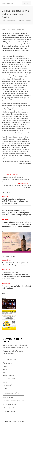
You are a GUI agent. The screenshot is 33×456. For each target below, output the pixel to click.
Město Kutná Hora (8, 397)
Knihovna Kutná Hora (10, 404)
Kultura (5, 369)
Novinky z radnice (21, 29)
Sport (4, 372)
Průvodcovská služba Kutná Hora (13, 401)
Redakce (6, 388)
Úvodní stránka (7, 363)
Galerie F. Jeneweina (9, 411)
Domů (3, 20)
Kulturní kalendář (8, 375)
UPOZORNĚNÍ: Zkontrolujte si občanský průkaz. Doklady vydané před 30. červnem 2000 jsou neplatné (16, 213)
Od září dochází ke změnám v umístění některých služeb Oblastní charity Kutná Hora (16, 201)
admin (4, 29)
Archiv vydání (7, 385)
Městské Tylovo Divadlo (10, 408)
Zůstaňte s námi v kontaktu (15, 421)
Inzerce (5, 382)
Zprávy (5, 366)
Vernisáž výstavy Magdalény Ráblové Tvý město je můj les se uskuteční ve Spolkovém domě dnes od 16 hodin (16, 224)
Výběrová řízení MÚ (9, 379)
